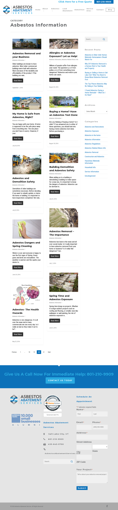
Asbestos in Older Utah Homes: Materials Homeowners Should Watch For (96, 57)
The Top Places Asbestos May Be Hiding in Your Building (96, 85)
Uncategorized (90, 176)
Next (49, 352)
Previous (14, 352)
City (78, 452)
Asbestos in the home (92, 135)
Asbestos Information (18, 60)
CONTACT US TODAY (60, 380)
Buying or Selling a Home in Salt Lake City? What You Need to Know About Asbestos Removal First (96, 76)
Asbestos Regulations (92, 144)
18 (29, 352)
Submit (82, 488)
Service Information (92, 172)
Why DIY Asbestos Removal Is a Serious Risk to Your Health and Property (96, 66)
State (95, 451)
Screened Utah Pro (53, 415)
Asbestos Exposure (92, 131)
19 (34, 352)
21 (43, 352)
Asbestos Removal (91, 152)
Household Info (90, 167)
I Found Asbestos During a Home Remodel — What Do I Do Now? (95, 92)
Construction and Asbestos (94, 156)
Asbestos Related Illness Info (70, 59)
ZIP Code (81, 462)
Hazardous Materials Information (92, 162)
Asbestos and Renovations (94, 127)
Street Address (84, 442)
